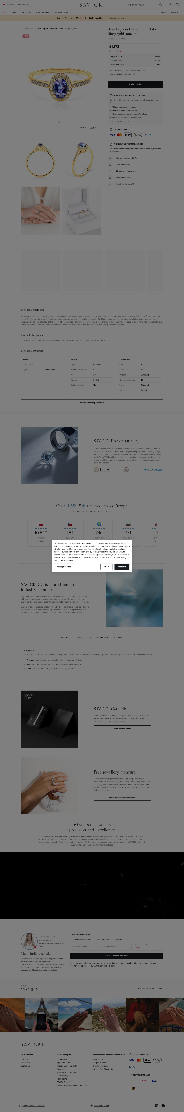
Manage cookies (64, 566)
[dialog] (92, 556)
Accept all (122, 566)
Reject (106, 566)
